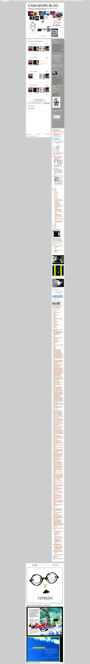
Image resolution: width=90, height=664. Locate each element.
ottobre (55, 194)
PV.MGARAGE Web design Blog (58, 390)
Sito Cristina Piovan (56, 58)
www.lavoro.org (55, 321)
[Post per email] (44, 103)
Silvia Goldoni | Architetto (58, 199)
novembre (56, 193)
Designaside (55, 342)
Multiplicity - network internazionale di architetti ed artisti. (57, 384)
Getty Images (55, 439)
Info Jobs (54, 326)
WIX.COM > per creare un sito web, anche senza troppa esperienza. (57, 498)
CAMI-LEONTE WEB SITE (57, 57)
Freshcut (54, 348)
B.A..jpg (55, 251)
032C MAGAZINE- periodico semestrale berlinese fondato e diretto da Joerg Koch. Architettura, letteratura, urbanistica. (58, 333)
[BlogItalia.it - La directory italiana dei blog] (33, 662)
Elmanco (54, 347)
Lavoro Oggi (55, 327)
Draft (54, 343)
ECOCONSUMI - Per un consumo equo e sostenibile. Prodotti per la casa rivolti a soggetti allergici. (58, 541)
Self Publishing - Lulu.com (58, 554)
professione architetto (56, 312)
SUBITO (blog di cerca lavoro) (57, 318)
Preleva (58, 61)
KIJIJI (54, 316)
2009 (54, 226)
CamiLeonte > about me (58, 67)
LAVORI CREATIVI (56, 325)
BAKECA (54, 317)
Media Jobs (55, 322)
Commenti (55, 117)
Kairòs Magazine (56, 207)
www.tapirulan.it (55, 408)
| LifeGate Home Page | (58, 558)
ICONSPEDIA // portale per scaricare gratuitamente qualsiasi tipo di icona (58, 442)
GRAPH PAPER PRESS (57, 440)
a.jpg (55, 247)
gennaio (55, 198)
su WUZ (54, 529)
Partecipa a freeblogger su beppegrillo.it (58, 291)
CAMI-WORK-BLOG (43, 5)
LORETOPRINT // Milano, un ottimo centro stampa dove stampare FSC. (57, 459)
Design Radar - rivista (56, 341)
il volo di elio (56, 168)
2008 (54, 227)
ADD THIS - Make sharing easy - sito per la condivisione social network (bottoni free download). (58, 420)
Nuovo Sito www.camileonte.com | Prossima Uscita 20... (58, 209)
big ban (54, 336)
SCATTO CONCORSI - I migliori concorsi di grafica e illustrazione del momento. (58, 404)
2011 (54, 223)
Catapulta (54, 313)
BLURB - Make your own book (57, 426)
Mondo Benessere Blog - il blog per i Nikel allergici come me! (58, 551)
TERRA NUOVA (56, 556)
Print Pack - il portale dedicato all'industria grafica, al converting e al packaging (58, 485)
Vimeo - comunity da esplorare (57, 491)
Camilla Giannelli (56, 75)
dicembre (55, 192)
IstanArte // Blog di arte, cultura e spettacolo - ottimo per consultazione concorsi (58, 365)
